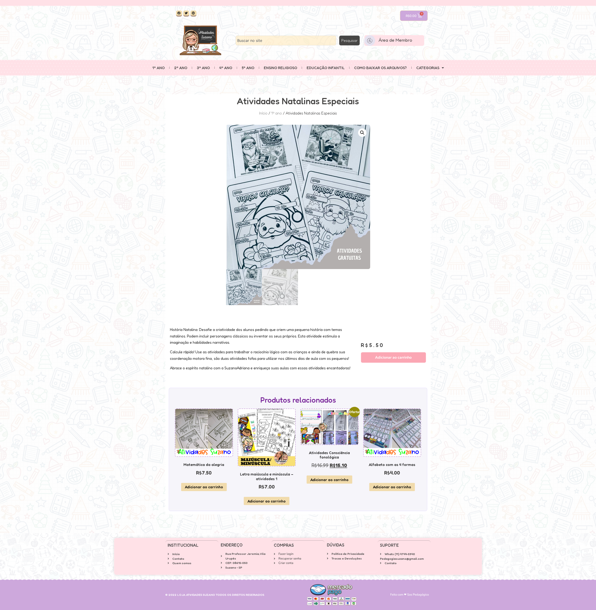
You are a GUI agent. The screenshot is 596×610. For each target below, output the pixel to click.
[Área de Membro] (369, 40)
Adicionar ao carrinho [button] (204, 487)
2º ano (180, 67)
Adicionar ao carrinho (393, 357)
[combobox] (286, 40)
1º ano (158, 67)
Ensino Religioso (280, 67)
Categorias (427, 67)
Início (263, 113)
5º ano (248, 67)
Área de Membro (395, 40)
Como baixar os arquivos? (380, 67)
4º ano (225, 67)
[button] (362, 132)
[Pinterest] (193, 13)
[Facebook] (179, 13)
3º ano (203, 67)
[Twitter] (186, 13)
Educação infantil (326, 67)
